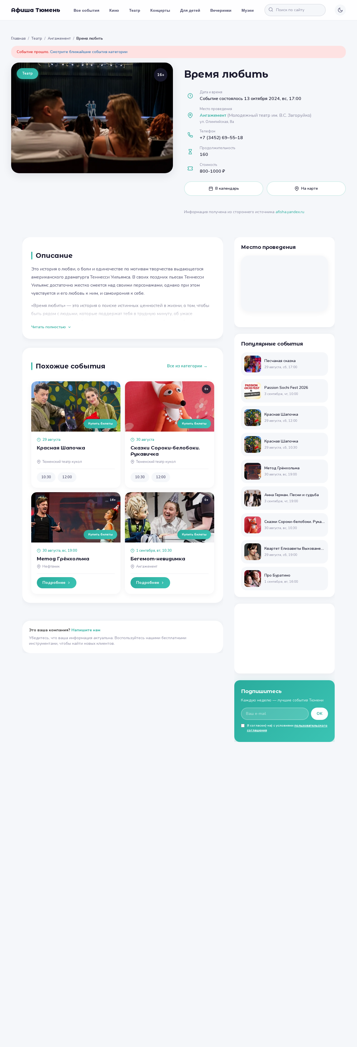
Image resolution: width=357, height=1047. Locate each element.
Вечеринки (220, 10)
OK (319, 713)
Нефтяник (51, 566)
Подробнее (53, 582)
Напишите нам (85, 630)
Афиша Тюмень (35, 10)
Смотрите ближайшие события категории (88, 51)
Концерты (160, 10)
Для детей (190, 10)
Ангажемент (59, 38)
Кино (114, 10)
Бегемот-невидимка (158, 558)
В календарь (227, 188)
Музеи (248, 10)
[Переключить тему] (340, 10)
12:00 (67, 477)
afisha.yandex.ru (290, 212)
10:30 (46, 477)
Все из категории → (187, 366)
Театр (134, 10)
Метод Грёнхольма (63, 558)
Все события (86, 10)
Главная (18, 38)
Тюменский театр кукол (62, 461)
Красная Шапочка (61, 448)
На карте (309, 188)
